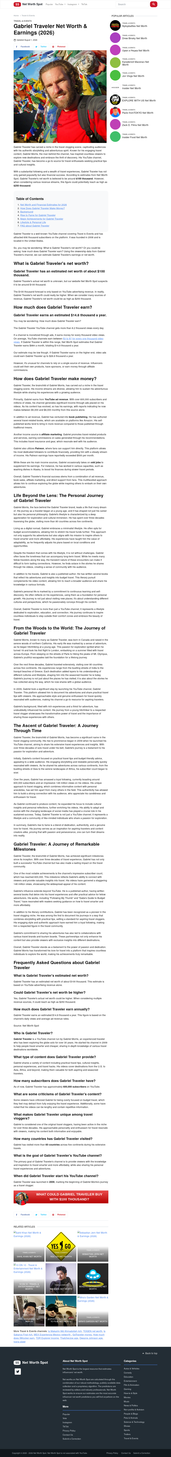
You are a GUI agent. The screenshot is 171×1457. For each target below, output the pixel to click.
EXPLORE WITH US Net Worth (139, 100)
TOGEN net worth (92, 1331)
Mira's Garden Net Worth (93, 1321)
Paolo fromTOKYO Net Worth (137, 112)
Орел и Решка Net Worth (135, 50)
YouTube (59, 4)
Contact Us (68, 1434)
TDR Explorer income (47, 1338)
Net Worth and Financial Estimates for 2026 (43, 204)
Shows (127, 1425)
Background (26, 211)
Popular (49, 4)
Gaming (127, 1388)
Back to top (151, 1353)
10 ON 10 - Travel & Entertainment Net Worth (29, 1286)
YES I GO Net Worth (61, 1256)
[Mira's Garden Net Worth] (92, 1311)
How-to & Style (130, 1393)
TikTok (84, 4)
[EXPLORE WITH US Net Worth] (115, 99)
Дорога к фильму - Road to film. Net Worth (61, 1320)
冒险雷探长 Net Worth (61, 1289)
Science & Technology (134, 1421)
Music (126, 1401)
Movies (127, 1397)
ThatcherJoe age (69, 1338)
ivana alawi (20, 1341)
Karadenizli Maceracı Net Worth (135, 63)
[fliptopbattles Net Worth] (115, 25)
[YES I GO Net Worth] (61, 1246)
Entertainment (130, 1380)
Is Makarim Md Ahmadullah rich (65, 1331)
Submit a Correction (72, 1438)
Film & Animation (131, 1384)
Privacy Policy (69, 1430)
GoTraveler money (82, 1334)
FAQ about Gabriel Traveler (34, 225)
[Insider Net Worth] (115, 87)
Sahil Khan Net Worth (29, 1256)
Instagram (72, 4)
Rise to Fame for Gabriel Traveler (38, 215)
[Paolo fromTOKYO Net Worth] (115, 111)
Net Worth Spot (32, 4)
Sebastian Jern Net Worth (93, 1255)
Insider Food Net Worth (134, 137)
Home (16, 15)
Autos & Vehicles (131, 1368)
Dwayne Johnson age (91, 1338)
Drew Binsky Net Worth (134, 38)
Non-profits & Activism (134, 1409)
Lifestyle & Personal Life (33, 222)
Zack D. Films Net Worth (135, 125)
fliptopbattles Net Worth (134, 26)
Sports (127, 1429)
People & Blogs (131, 1413)
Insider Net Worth (131, 88)
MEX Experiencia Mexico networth (52, 1334)
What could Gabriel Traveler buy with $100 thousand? (69, 1197)
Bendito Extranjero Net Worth (93, 1287)
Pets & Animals (131, 1417)
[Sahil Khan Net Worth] (29, 1246)
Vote (65, 1418)
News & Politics (131, 1405)
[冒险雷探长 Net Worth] (61, 1278)
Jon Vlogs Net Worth (133, 76)
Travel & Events (28, 15)
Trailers (127, 1434)
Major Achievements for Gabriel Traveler (41, 218)
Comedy (128, 1372)
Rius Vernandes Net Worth (29, 1320)
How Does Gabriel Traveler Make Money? (42, 208)
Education (128, 1376)
